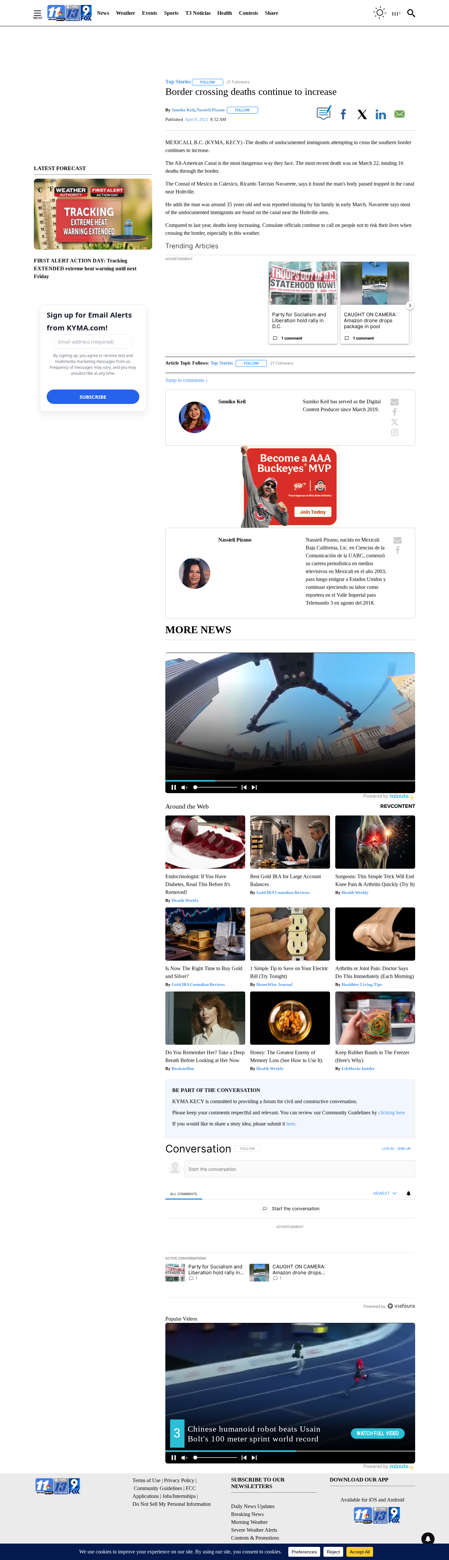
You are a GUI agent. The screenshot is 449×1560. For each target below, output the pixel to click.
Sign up (404, 1148)
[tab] (183, 1193)
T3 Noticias (198, 13)
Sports (171, 13)
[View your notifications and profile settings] (408, 1193)
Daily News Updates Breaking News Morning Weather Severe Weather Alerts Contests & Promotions (255, 1522)
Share (271, 13)
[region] (290, 1227)
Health (224, 13)
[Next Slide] (410, 305)
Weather (125, 13)
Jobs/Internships (179, 1496)
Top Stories (221, 363)
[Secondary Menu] (42, 13)
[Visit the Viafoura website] (401, 1306)
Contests (248, 13)
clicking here (391, 1112)
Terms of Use (146, 1480)
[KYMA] (69, 13)
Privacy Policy (179, 1480)
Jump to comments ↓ (186, 380)
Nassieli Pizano (211, 109)
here (290, 1123)
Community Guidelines (158, 1488)
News (103, 13)
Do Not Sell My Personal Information (171, 1504)
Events (149, 13)
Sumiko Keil (183, 109)
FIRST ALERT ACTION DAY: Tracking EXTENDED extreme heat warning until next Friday (85, 268)
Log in (388, 1148)
